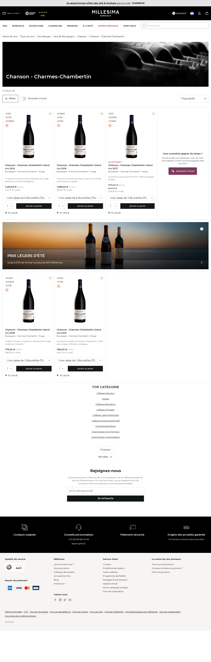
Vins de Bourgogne (63, 36)
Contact (107, 564)
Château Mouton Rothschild (106, 420)
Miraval (105, 399)
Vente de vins (9, 36)
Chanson (82, 36)
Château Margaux (105, 393)
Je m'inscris (105, 498)
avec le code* (99, 3)
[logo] (105, 13)
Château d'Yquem (105, 410)
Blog (56, 580)
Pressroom (59, 583)
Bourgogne (10, 171)
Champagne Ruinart (105, 426)
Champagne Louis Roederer (105, 437)
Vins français (43, 36)
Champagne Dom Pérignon (106, 431)
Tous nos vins (27, 36)
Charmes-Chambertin (27, 171)
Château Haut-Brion (105, 404)
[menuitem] (4, 25)
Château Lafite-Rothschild (106, 415)
